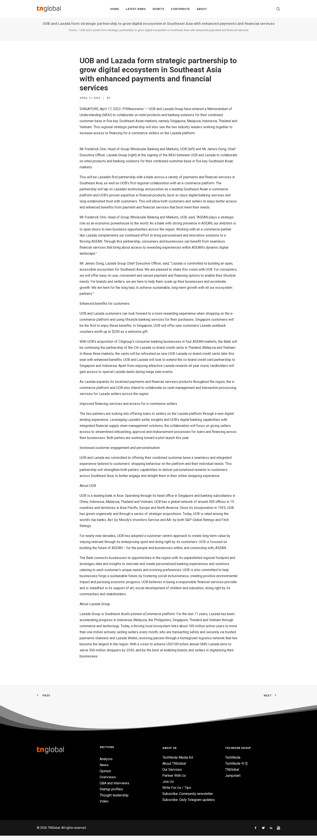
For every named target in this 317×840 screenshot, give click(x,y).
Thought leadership (114, 795)
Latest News (136, 9)
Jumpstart (232, 776)
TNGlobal (232, 769)
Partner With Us (174, 776)
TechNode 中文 (236, 763)
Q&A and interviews (114, 783)
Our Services (172, 769)
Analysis (106, 759)
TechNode (232, 757)
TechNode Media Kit (177, 757)
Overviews (108, 777)
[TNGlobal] (49, 9)
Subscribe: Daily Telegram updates (188, 800)
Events (158, 9)
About (202, 9)
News (104, 765)
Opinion (105, 771)
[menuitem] (114, 9)
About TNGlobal (174, 763)
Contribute (180, 9)
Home (114, 9)
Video (104, 801)
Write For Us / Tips (176, 788)
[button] (278, 9)
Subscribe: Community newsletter (187, 794)
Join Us (168, 782)
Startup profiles (111, 789)
